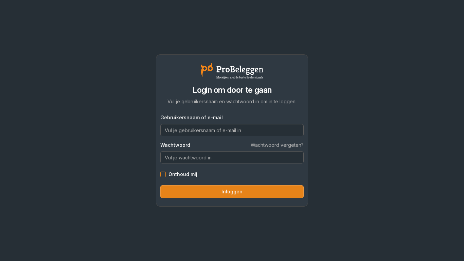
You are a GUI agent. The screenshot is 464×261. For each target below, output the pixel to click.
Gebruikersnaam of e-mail (191, 117)
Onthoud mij (182, 174)
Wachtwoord (175, 145)
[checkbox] (163, 174)
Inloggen (232, 191)
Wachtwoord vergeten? (277, 145)
